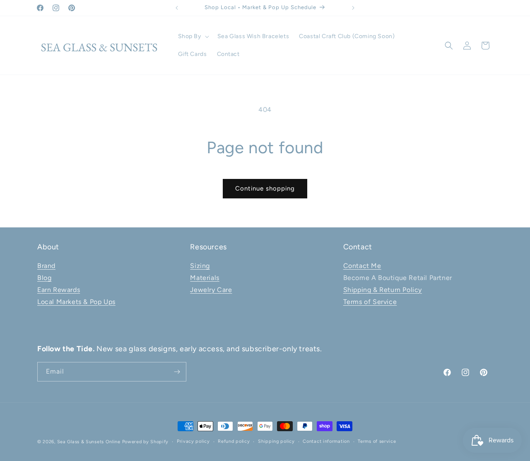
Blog (44, 278)
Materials (204, 278)
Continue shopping (265, 188)
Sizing (200, 266)
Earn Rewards (58, 290)
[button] (192, 36)
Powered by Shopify (145, 441)
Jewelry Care (211, 290)
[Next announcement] (353, 8)
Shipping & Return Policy (382, 290)
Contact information (326, 441)
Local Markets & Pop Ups (76, 302)
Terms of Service (370, 302)
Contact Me (362, 266)
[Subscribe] (177, 371)
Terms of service (377, 441)
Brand (46, 266)
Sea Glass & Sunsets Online (88, 441)
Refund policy (234, 441)
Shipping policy (276, 441)
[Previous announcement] (177, 8)
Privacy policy (193, 441)
